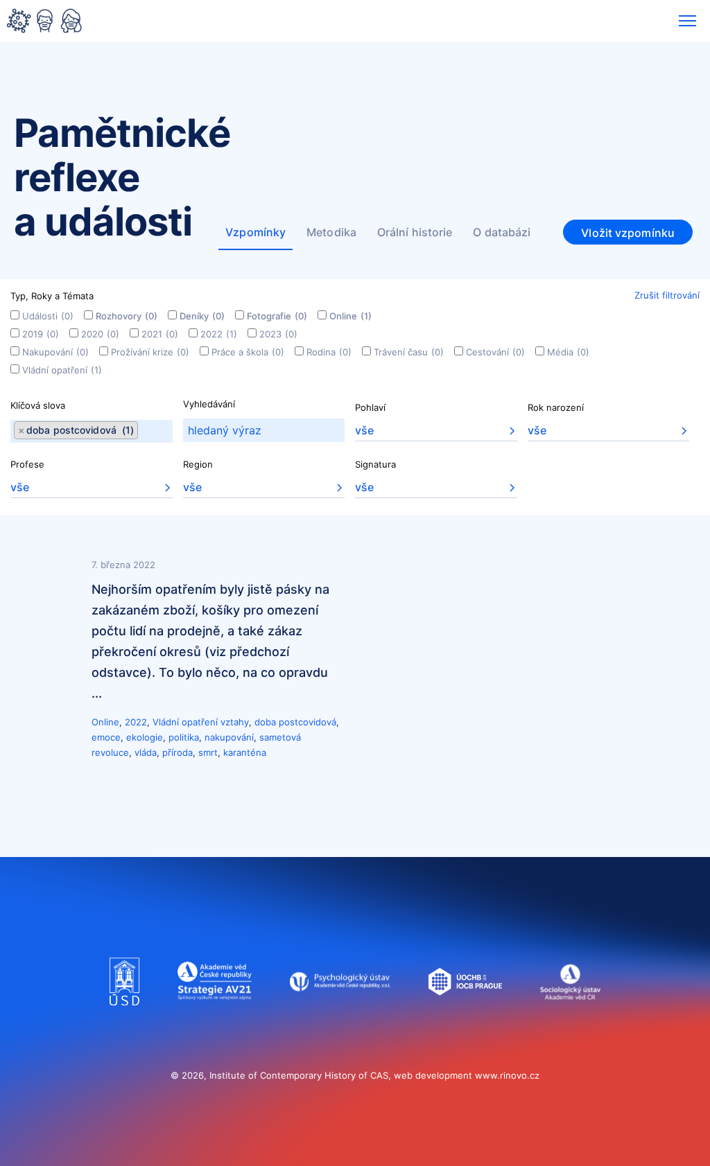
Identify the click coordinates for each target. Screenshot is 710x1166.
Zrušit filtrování (667, 295)
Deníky (202, 315)
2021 (159, 333)
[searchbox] (142, 431)
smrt (208, 752)
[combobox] (91, 431)
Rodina (329, 351)
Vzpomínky (255, 232)
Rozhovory (126, 315)
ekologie (144, 737)
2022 (218, 333)
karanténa (244, 752)
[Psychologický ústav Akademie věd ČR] (340, 1019)
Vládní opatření (62, 370)
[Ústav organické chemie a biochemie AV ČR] (465, 1019)
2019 (40, 333)
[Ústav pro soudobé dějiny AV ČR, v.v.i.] (124, 1019)
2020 (100, 333)
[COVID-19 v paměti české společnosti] (44, 22)
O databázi (501, 232)
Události (47, 315)
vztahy (234, 721)
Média (568, 351)
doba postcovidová (295, 721)
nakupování (229, 737)
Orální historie (415, 232)
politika (183, 737)
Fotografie (277, 315)
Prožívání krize (150, 351)
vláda (146, 752)
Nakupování (55, 351)
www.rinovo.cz (507, 1075)
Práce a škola (247, 351)
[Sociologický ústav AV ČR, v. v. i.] (570, 1019)
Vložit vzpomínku (628, 233)
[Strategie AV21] (214, 1019)
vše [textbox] (364, 430)
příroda (177, 752)
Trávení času (409, 351)
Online (350, 315)
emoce (106, 737)
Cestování (495, 351)
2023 (278, 333)
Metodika (331, 232)
